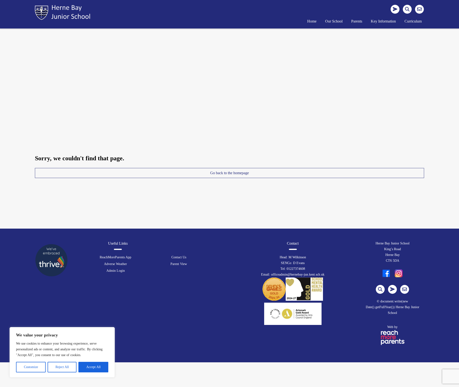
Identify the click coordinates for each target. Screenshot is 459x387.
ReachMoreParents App (115, 257)
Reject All (62, 367)
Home (312, 21)
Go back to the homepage (229, 173)
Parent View (178, 264)
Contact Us (178, 257)
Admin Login (115, 270)
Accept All (93, 367)
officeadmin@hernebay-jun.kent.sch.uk (297, 274)
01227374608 (296, 269)
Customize (31, 367)
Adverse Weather (115, 264)
